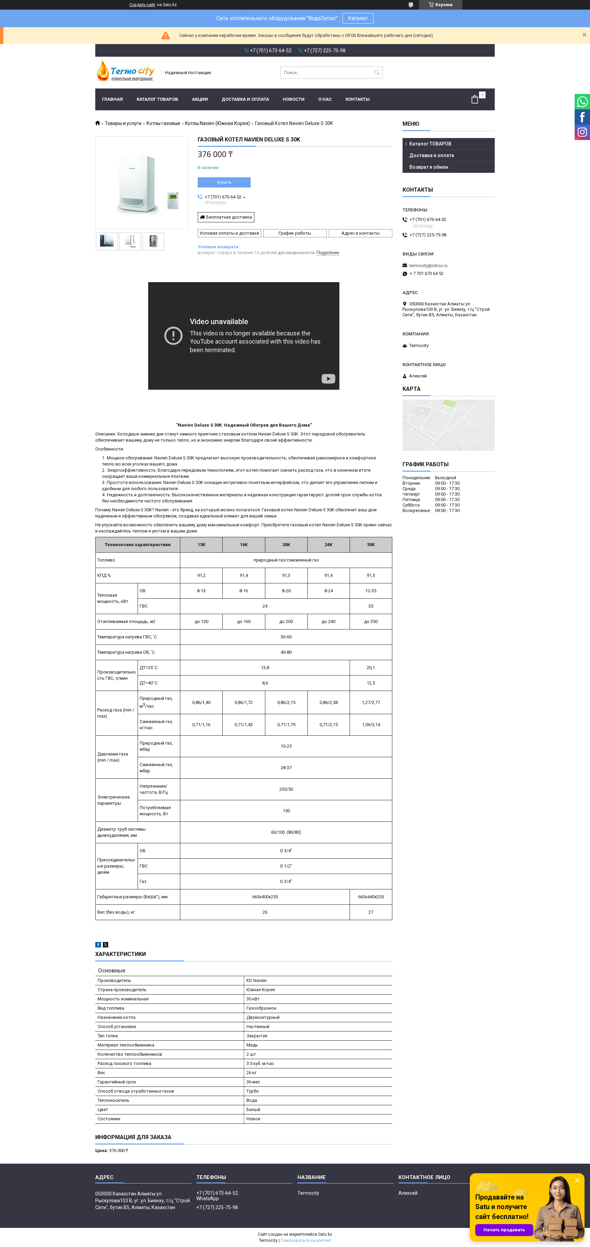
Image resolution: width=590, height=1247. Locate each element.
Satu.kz (325, 1234)
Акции (200, 99)
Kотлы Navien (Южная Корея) (217, 123)
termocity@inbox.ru (428, 265)
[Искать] (377, 73)
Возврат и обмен (428, 167)
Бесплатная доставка (229, 217)
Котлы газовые (163, 123)
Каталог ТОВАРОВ (157, 99)
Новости (294, 99)
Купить (224, 182)
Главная (112, 99)
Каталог (358, 18)
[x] (105, 945)
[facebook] (98, 945)
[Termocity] (126, 72)
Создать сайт (142, 4)
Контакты (358, 99)
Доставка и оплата (245, 99)
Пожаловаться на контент (306, 1240)
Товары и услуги (123, 123)
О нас (325, 99)
